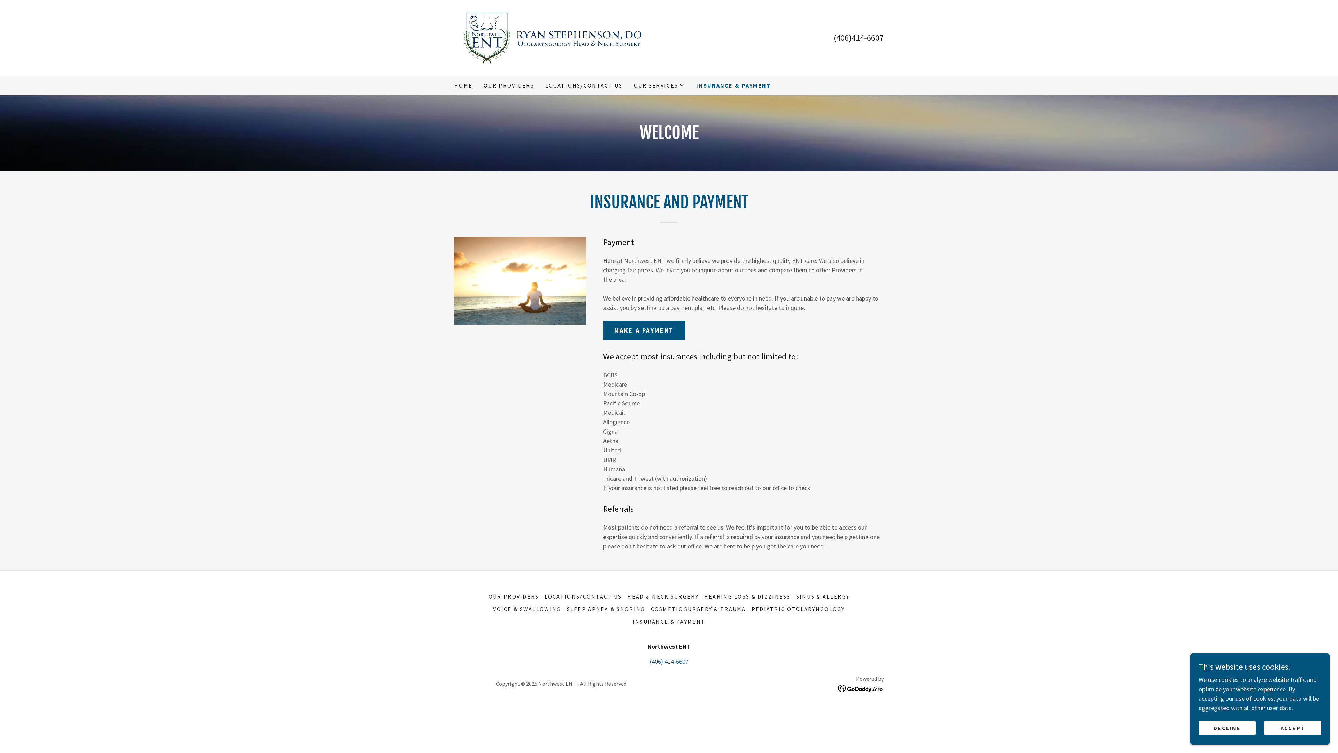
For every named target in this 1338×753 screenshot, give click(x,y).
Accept (1293, 727)
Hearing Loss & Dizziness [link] (747, 596)
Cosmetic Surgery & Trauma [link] (698, 609)
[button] (659, 85)
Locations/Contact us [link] (584, 85)
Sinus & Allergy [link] (822, 596)
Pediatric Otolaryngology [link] (798, 609)
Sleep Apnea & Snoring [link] (606, 609)
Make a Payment (644, 330)
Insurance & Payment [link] (733, 85)
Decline (1227, 727)
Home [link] (463, 85)
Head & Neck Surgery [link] (662, 596)
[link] (552, 37)
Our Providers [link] (509, 85)
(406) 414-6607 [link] (669, 661)
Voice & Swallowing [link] (527, 609)
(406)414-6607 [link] (858, 37)
